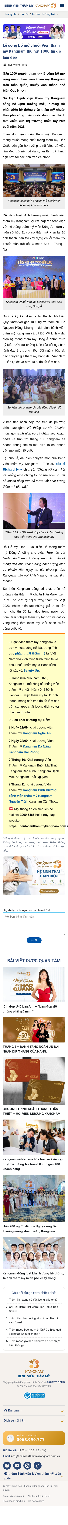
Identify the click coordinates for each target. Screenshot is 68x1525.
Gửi (34, 940)
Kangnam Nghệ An (37, 733)
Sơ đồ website (36, 1501)
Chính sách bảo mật (14, 1496)
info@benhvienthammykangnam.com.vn (35, 1456)
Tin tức (24, 14)
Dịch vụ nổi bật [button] (14, 1420)
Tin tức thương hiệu (44, 14)
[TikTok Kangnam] (38, 1466)
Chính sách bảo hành (39, 1496)
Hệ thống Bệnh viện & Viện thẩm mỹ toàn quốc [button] (32, 1476)
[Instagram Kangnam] (27, 1466)
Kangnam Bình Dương (39, 790)
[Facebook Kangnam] (7, 1466)
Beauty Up (31, 670)
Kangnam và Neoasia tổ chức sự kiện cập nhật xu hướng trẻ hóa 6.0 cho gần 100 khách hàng (33, 1164)
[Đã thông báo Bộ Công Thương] (33, 1398)
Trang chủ (11, 14)
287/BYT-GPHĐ (56, 1382)
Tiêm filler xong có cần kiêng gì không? (33, 1299)
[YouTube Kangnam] (17, 1466)
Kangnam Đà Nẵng (37, 746)
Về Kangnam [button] (12, 1410)
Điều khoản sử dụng (14, 1501)
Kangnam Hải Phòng (24, 752)
